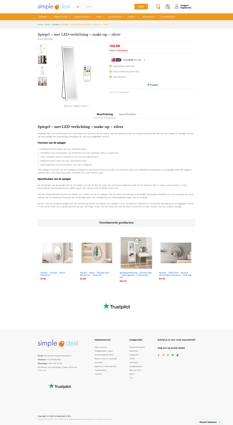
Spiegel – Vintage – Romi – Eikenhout (53, 273)
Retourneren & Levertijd (106, 359)
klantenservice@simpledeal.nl (57, 356)
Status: (112, 50)
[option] (42, 49)
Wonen (43, 17)
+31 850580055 (54, 359)
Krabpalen (134, 355)
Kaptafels (133, 351)
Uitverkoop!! (167, 17)
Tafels (132, 359)
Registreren (186, 8)
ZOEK (141, 7)
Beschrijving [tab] (105, 114)
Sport (132, 17)
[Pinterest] (163, 355)
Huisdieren (114, 17)
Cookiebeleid (101, 370)
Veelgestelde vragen (104, 351)
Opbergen (133, 362)
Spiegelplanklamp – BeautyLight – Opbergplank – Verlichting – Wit (135, 275)
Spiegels (56, 24)
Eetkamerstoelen (137, 347)
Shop (47, 24)
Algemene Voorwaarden (105, 366)
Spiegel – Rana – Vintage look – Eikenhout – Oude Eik (95, 273)
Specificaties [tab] (127, 114)
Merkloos (48, 39)
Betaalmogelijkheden (104, 355)
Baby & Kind (61, 17)
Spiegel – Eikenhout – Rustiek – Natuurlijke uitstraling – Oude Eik (175, 273)
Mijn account (101, 347)
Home (40, 24)
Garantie (99, 362)
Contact (98, 374)
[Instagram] (167, 355)
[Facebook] (158, 355)
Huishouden (82, 17)
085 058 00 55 (55, 363)
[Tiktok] (177, 355)
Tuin (98, 17)
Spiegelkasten (135, 366)
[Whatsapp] (172, 355)
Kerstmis (148, 17)
